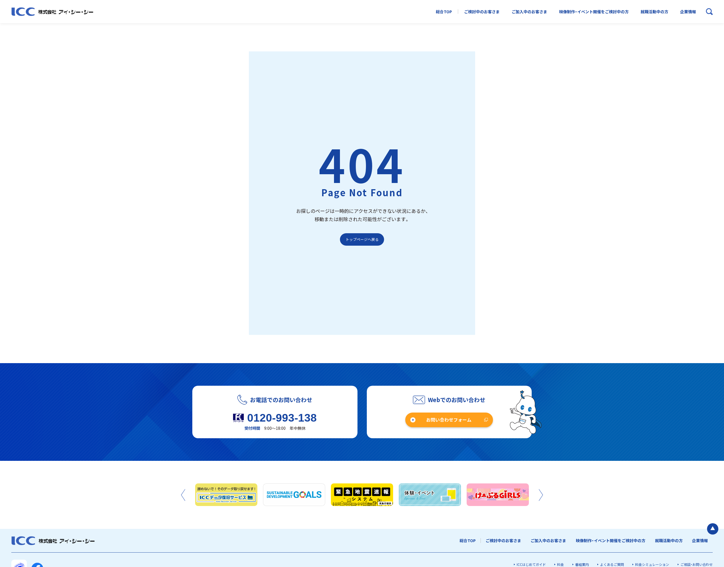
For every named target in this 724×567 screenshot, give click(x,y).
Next (541, 495)
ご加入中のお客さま (529, 11)
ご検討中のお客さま (482, 11)
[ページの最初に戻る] (712, 529)
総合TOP (444, 11)
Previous (183, 495)
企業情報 (688, 11)
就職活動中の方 (654, 11)
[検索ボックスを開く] (709, 11)
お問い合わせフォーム (448, 419)
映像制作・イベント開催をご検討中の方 (594, 11)
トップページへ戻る (362, 239)
